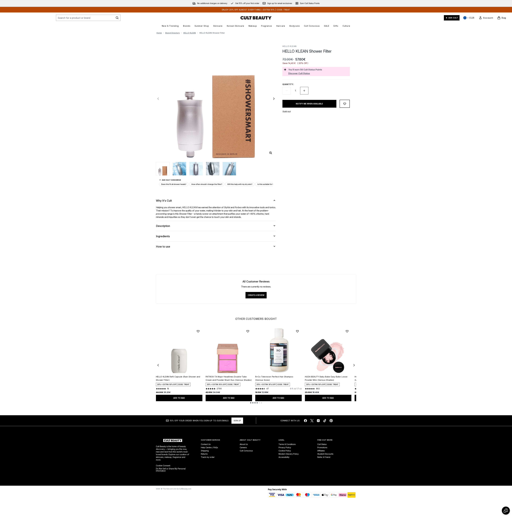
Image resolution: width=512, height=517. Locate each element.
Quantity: (288, 84)
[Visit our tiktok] (325, 420)
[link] (486, 17)
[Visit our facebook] (305, 420)
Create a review (256, 295)
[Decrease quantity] (286, 90)
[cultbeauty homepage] (256, 17)
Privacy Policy (285, 447)
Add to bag (179, 398)
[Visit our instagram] (318, 420)
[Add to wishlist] (345, 104)
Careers (243, 447)
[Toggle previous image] (158, 99)
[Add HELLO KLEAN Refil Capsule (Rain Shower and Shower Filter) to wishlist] (198, 331)
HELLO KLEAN (189, 33)
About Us (244, 444)
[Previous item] (158, 365)
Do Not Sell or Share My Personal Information (171, 470)
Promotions (322, 447)
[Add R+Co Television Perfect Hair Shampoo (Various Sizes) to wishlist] (297, 331)
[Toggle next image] (274, 99)
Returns (204, 454)
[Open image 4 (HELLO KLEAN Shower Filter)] (212, 168)
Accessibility (284, 457)
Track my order (208, 457)
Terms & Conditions (287, 444)
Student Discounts (325, 454)
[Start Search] (117, 18)
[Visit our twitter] (312, 420)
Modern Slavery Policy (289, 454)
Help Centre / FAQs (209, 447)
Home (159, 33)
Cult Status (322, 444)
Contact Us (206, 444)
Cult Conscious (246, 451)
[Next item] (354, 365)
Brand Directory (172, 33)
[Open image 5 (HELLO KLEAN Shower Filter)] (229, 168)
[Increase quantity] (304, 90)
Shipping (205, 451)
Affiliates (321, 451)
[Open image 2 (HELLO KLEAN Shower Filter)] (179, 168)
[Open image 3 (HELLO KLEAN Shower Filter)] (196, 168)
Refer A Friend (323, 457)
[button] (506, 510)
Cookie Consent (163, 466)
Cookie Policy (285, 451)
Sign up (237, 420)
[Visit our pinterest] (331, 420)
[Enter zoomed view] (270, 153)
